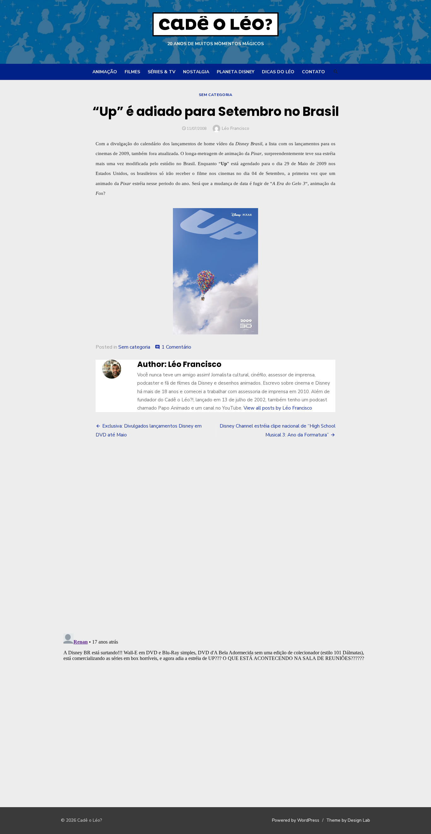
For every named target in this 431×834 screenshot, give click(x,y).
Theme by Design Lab (348, 820)
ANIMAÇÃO (104, 72)
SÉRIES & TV (161, 72)
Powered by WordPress (295, 820)
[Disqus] (215, 536)
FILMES (132, 72)
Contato (313, 72)
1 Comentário (176, 347)
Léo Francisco (235, 128)
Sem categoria (216, 94)
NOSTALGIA (196, 72)
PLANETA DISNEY (235, 72)
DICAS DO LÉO (278, 72)
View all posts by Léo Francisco (278, 408)
